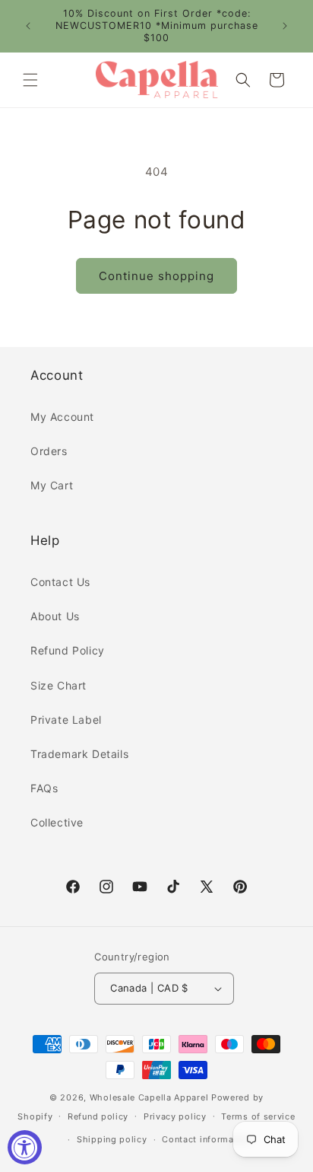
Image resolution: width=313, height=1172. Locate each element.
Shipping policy (112, 1139)
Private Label (66, 719)
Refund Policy (67, 650)
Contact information (206, 1139)
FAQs (44, 788)
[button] (30, 80)
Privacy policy (175, 1116)
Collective (57, 822)
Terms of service (258, 1116)
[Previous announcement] (28, 26)
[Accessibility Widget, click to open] (25, 1147)
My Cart (51, 485)
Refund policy (98, 1116)
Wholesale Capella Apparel (149, 1097)
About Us (55, 616)
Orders (49, 450)
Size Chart (58, 685)
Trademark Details (79, 753)
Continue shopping (156, 276)
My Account (62, 416)
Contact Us (60, 581)
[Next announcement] (285, 26)
